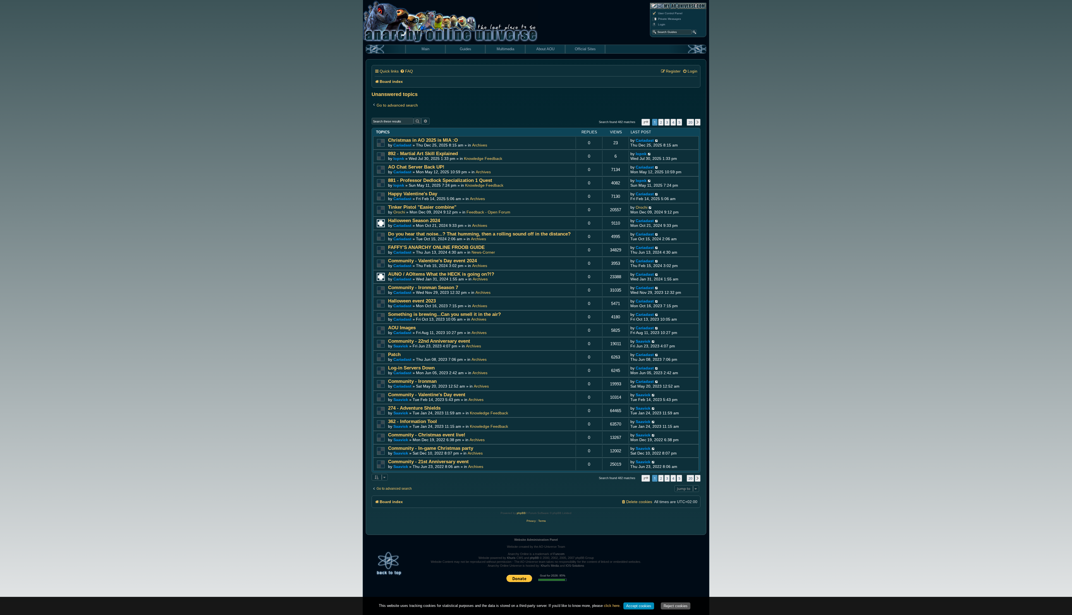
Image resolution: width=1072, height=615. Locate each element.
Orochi (399, 212)
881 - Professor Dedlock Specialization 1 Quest (440, 180)
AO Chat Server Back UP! (416, 167)
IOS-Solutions (575, 565)
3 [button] (667, 122)
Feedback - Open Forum (488, 212)
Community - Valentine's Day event (426, 394)
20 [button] (690, 122)
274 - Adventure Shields (414, 408)
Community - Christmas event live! (426, 435)
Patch (394, 354)
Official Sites (585, 49)
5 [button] (679, 122)
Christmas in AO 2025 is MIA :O (423, 140)
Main (425, 49)
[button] (646, 122)
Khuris (511, 557)
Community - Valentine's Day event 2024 (432, 260)
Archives (479, 145)
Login (661, 24)
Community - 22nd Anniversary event (429, 341)
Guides (465, 49)
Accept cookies (638, 606)
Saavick (400, 346)
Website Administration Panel (536, 539)
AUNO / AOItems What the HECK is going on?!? (441, 274)
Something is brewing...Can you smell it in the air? (444, 314)
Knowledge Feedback (483, 158)
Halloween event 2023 (412, 301)
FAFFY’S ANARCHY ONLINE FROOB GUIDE (436, 247)
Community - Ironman (412, 381)
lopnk (398, 158)
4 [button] (673, 122)
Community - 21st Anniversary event (428, 461)
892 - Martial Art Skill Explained (423, 153)
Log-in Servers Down (411, 368)
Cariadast (402, 145)
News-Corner (483, 252)
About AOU (545, 49)
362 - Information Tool (412, 421)
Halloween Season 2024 (414, 220)
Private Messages (669, 18)
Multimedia (505, 49)
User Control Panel (670, 13)
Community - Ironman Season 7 (423, 287)
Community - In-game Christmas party (430, 448)
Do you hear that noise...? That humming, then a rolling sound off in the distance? (479, 234)
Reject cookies (676, 606)
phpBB (521, 513)
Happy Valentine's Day (412, 193)
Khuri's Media (550, 565)
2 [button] (661, 122)
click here (611, 606)
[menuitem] (406, 71)
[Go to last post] (657, 140)
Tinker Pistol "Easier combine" (422, 207)
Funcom (558, 554)
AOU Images (402, 327)
